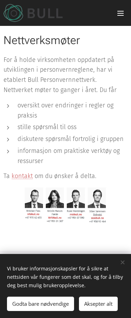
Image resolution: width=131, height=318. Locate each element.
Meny (121, 13)
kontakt (22, 176)
